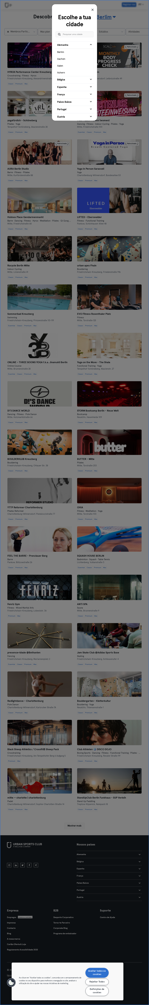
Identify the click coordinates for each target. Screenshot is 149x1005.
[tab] (74, 58)
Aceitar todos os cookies (97, 972)
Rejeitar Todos (97, 982)
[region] (67, 981)
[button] (11, 982)
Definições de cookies (97, 991)
